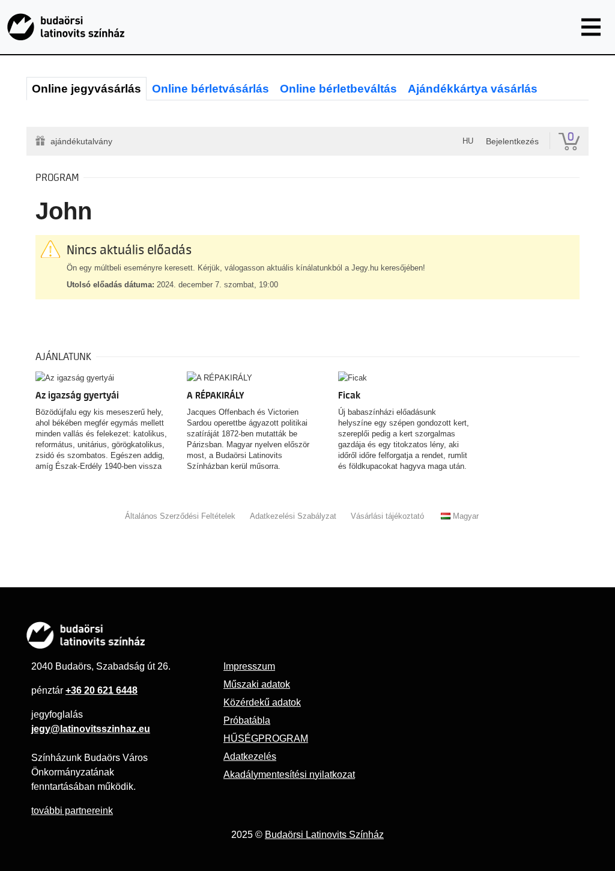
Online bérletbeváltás (338, 88)
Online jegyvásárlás (86, 88)
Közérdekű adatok (262, 702)
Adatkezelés (249, 756)
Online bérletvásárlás (210, 88)
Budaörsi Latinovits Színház (324, 835)
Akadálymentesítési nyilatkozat (289, 774)
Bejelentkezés (512, 141)
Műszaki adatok (256, 684)
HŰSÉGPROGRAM (265, 738)
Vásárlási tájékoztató (387, 516)
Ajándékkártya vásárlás (473, 88)
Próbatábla (246, 720)
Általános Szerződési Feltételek (180, 516)
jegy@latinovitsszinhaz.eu (90, 729)
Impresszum (249, 666)
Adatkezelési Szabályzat (293, 516)
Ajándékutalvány (81, 141)
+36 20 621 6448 (101, 690)
